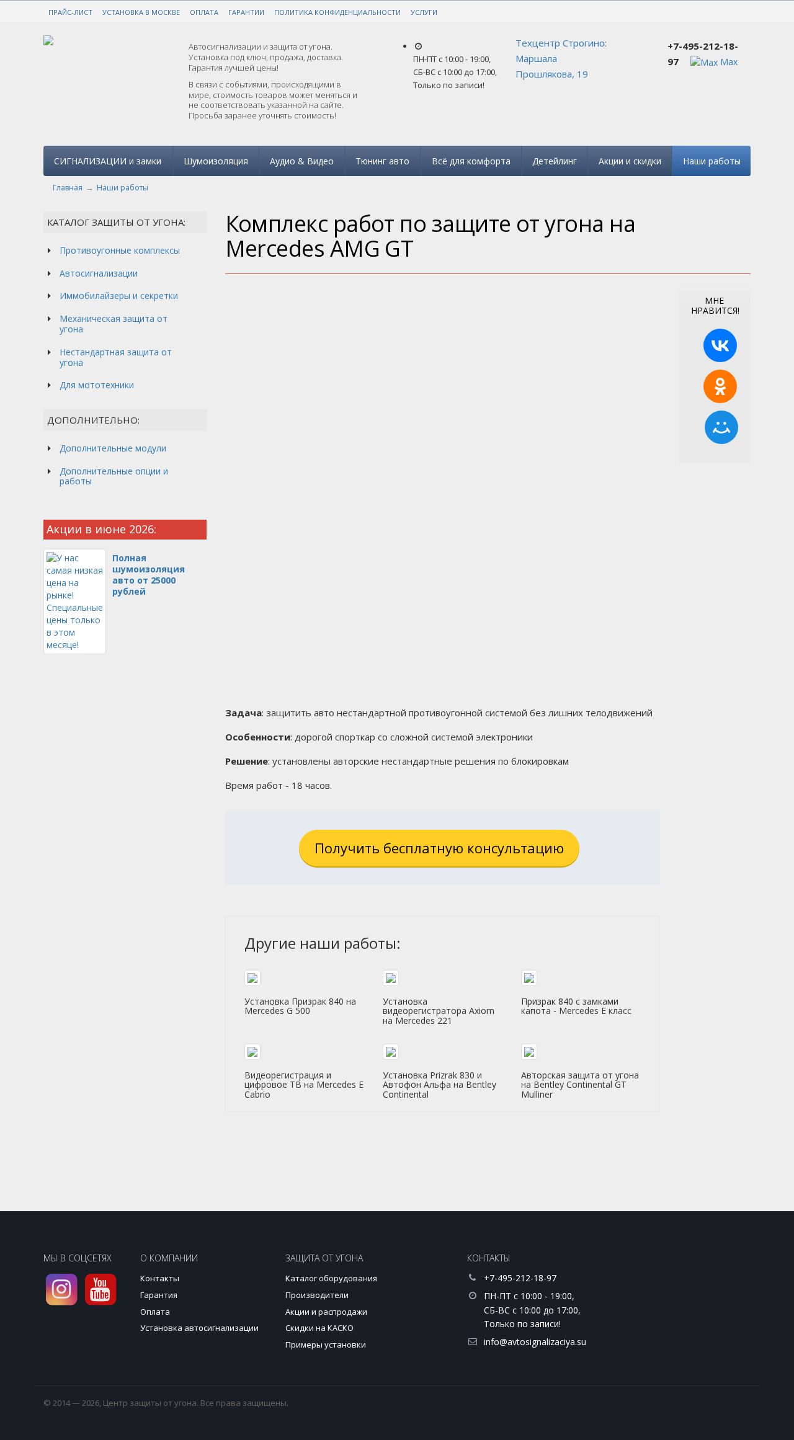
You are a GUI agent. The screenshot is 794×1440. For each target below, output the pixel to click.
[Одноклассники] (720, 386)
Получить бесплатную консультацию (439, 847)
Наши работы (712, 161)
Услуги (424, 12)
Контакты (159, 1278)
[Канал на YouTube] (101, 1289)
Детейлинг (554, 161)
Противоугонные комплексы (120, 250)
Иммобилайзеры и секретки (119, 295)
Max (728, 62)
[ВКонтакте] (720, 345)
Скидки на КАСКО (319, 1327)
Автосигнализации (99, 273)
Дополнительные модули (113, 448)
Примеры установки (325, 1344)
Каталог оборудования (331, 1278)
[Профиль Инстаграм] (61, 1289)
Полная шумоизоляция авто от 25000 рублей (148, 575)
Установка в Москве (141, 12)
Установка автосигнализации (199, 1327)
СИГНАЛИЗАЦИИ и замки (107, 161)
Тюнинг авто (382, 161)
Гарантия (158, 1294)
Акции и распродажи (326, 1311)
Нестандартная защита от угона (116, 357)
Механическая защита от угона (113, 324)
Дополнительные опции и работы (114, 476)
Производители (317, 1294)
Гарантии (246, 12)
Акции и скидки (630, 161)
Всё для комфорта (471, 161)
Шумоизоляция (216, 161)
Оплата (204, 12)
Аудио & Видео (302, 161)
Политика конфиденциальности (337, 12)
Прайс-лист (70, 12)
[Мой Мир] (721, 427)
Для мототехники (97, 385)
